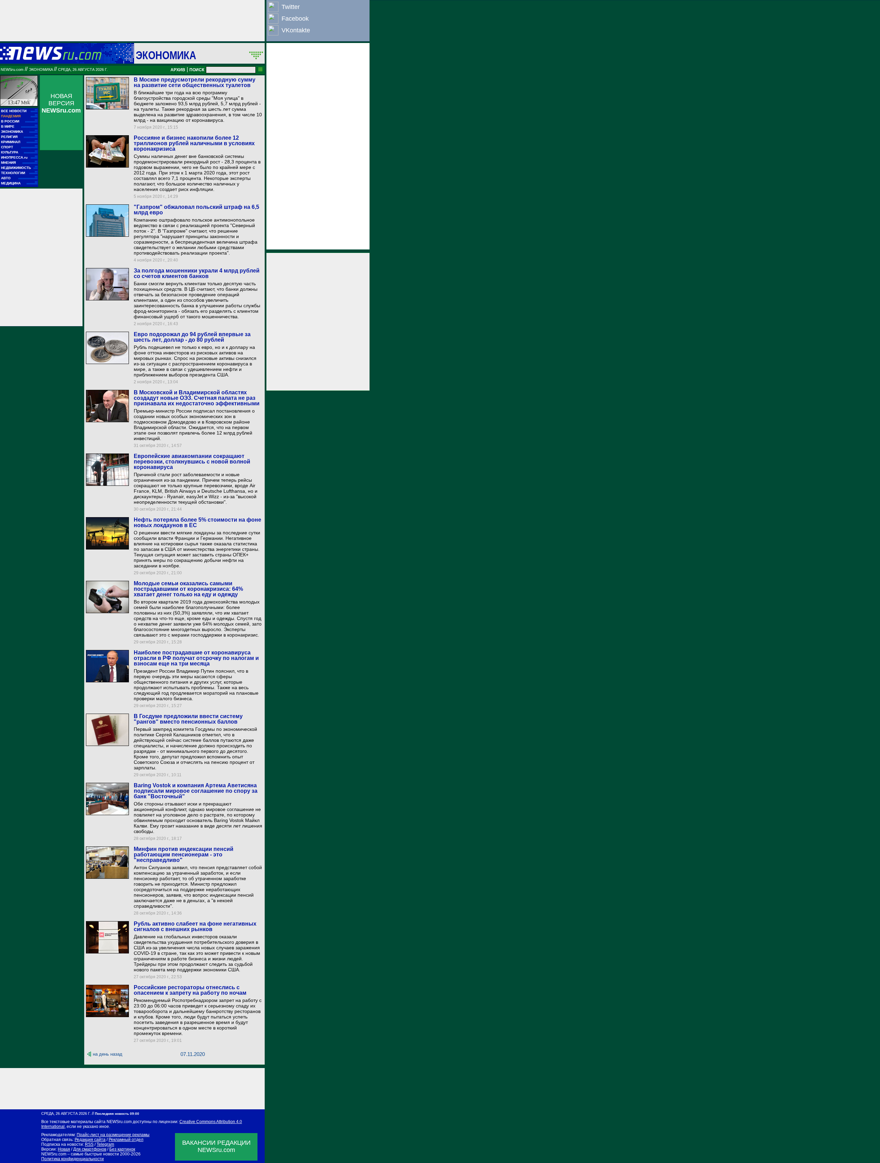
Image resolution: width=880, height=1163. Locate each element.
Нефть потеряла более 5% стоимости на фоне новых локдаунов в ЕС (197, 522)
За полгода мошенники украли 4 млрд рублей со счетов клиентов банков (197, 273)
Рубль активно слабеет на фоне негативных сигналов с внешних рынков (195, 926)
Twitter (291, 6)
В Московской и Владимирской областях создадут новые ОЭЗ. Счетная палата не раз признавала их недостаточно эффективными (197, 398)
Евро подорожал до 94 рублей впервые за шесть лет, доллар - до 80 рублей (192, 337)
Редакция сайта (90, 1139)
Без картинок (122, 1149)
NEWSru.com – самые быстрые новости (80, 1154)
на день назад (107, 1054)
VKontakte (296, 30)
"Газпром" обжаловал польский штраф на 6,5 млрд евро (196, 209)
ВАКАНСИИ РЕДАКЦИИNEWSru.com (216, 1146)
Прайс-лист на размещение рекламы (113, 1134)
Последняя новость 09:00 (117, 1114)
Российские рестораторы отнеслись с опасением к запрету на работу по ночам (190, 990)
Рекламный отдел (126, 1139)
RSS (89, 1144)
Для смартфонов (89, 1149)
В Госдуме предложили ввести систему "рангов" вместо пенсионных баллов (188, 719)
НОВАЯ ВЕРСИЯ (61, 103)
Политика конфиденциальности (72, 1158)
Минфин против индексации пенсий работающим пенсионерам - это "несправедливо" (183, 854)
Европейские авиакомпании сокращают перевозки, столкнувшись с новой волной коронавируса (192, 461)
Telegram (105, 1144)
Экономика (166, 55)
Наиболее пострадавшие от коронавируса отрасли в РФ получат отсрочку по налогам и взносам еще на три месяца (196, 658)
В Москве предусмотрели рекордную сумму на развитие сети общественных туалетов (194, 82)
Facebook (295, 18)
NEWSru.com (12, 69)
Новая (64, 1149)
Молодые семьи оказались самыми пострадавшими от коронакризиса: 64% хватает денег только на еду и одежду (188, 588)
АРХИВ (177, 69)
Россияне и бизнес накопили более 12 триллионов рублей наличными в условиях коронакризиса (194, 143)
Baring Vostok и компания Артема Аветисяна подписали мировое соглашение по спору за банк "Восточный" (195, 790)
